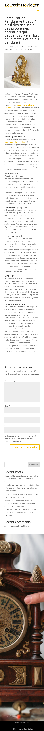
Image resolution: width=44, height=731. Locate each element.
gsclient (11, 47)
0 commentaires (25, 49)
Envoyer (32, 640)
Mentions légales (22, 723)
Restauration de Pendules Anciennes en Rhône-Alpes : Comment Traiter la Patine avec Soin (20, 512)
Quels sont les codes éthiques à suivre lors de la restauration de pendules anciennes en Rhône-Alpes (21, 479)
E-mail (7, 416)
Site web (7, 426)
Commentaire (10, 381)
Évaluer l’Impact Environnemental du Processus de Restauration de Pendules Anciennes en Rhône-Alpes (20, 503)
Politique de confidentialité (22, 729)
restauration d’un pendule (14, 142)
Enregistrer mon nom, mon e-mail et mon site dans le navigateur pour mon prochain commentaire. (20, 439)
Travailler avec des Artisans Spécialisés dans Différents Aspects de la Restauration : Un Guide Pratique (22, 488)
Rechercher (33, 464)
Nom (7, 406)
